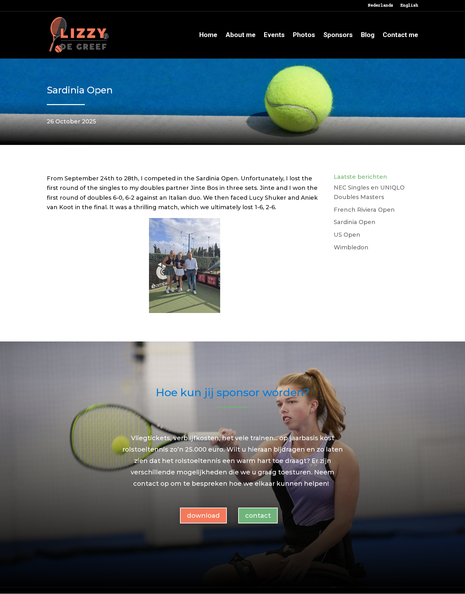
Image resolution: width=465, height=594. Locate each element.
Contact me (400, 36)
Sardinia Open (354, 222)
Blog (368, 36)
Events (274, 36)
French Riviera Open (364, 209)
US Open (347, 234)
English (409, 5)
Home (208, 36)
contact (258, 515)
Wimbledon (351, 247)
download (203, 515)
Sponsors (338, 36)
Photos (304, 36)
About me (241, 36)
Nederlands (380, 5)
